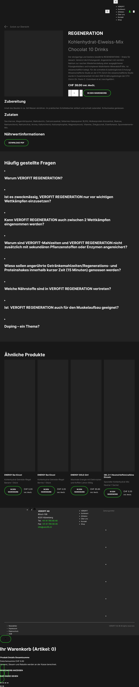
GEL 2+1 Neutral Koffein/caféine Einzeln (119, 476)
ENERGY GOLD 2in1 (80, 475)
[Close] (5, 639)
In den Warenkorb (97, 93)
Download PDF (16, 143)
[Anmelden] (129, 11)
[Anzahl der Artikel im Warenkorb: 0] (134, 11)
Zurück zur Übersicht (19, 27)
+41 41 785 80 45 (50, 524)
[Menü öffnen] (107, 11)
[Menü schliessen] (115, 2)
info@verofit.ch (45, 527)
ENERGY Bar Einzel (13, 475)
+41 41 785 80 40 (50, 521)
